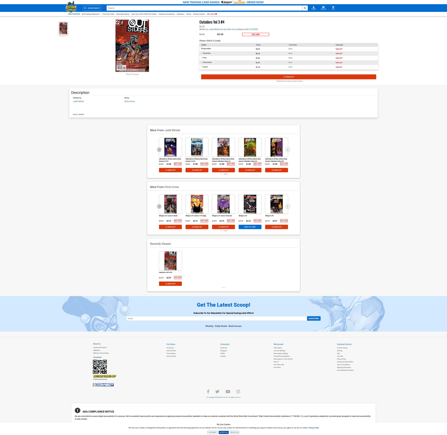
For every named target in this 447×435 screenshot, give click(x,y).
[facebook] (208, 392)
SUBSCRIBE (313, 318)
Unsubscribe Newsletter (345, 362)
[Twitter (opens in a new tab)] (217, 392)
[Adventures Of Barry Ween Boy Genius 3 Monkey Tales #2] (250, 147)
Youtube (223, 356)
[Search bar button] (305, 8)
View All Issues (132, 74)
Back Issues (235, 326)
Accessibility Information (345, 370)
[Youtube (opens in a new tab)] (228, 392)
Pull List (276, 362)
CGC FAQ (340, 356)
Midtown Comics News (101, 353)
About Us (97, 344)
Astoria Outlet (171, 356)
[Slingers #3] (250, 204)
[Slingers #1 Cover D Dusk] (170, 204)
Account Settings (279, 351)
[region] (159, 150)
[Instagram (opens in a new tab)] (238, 392)
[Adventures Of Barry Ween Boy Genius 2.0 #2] (197, 147)
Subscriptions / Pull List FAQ (283, 359)
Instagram (223, 351)
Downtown (170, 348)
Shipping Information (344, 367)
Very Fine (206, 53)
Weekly (209, 326)
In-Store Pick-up (342, 348)
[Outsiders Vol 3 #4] (170, 260)
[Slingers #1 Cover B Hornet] (223, 204)
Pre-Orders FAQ (279, 364)
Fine (205, 58)
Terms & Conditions (343, 364)
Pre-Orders (277, 367)
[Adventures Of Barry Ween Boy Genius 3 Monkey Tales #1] (223, 147)
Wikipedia (96, 350)
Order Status (278, 348)
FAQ (338, 353)
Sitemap (339, 351)
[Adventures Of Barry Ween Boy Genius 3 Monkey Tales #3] (276, 147)
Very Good (207, 62)
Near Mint (207, 49)
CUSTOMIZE (212, 432)
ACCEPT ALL (224, 432)
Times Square (171, 353)
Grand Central (171, 351)
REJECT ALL (235, 432)
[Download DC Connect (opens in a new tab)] (107, 385)
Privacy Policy (341, 359)
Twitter (222, 353)
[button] (92, 8)
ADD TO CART (250, 227)
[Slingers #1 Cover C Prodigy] (197, 204)
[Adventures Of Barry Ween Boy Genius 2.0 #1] (170, 147)
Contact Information (100, 347)
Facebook (223, 348)
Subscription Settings (281, 353)
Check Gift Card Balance (282, 356)
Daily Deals (221, 326)
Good (205, 67)
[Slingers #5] (276, 204)
